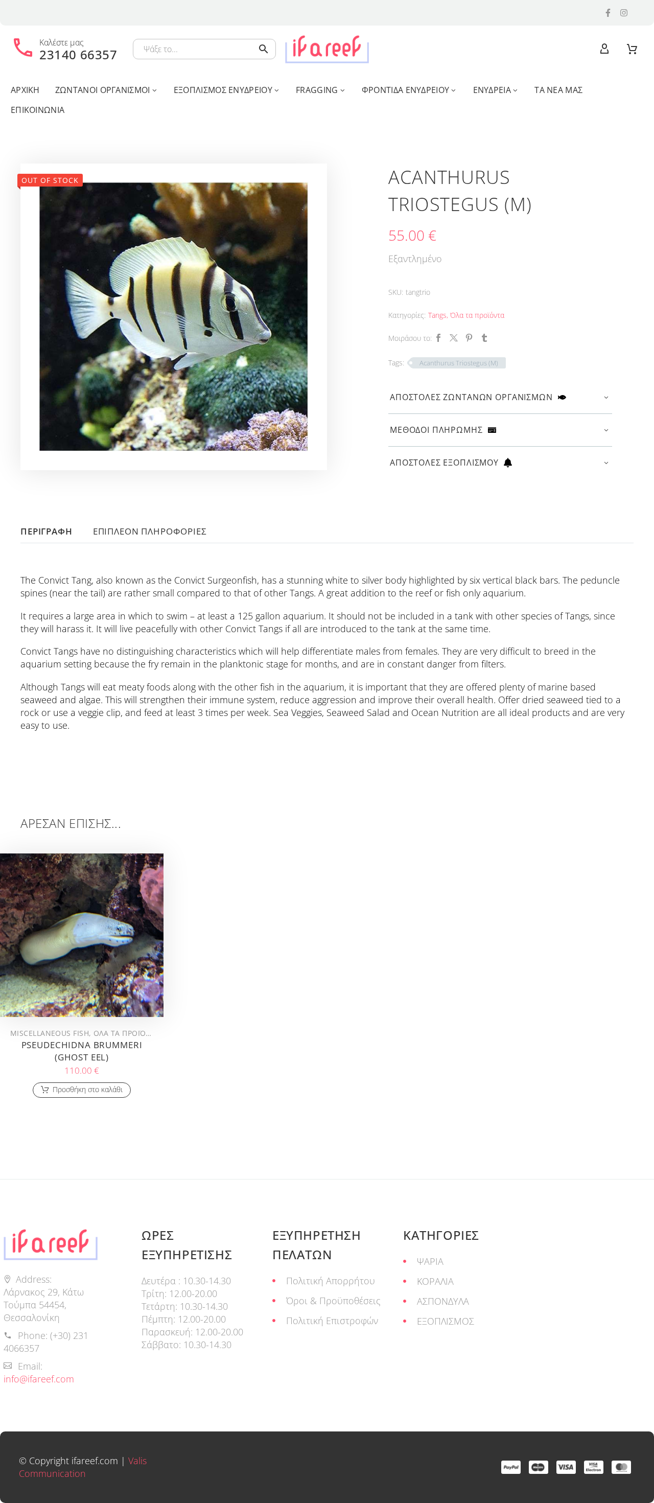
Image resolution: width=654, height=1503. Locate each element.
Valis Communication (83, 1466)
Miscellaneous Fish (49, 1033)
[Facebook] (438, 338)
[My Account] (604, 49)
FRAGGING (317, 90)
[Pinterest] (469, 338)
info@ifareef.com (39, 1379)
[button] (264, 49)
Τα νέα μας (558, 90)
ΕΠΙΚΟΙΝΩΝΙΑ (37, 109)
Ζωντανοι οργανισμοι (102, 90)
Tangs (437, 315)
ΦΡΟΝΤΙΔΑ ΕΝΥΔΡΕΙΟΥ (405, 90)
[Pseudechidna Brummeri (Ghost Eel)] (82, 935)
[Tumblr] (484, 338)
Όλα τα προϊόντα (477, 315)
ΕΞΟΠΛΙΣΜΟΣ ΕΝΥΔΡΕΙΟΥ (223, 90)
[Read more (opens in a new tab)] (64, 49)
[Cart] (632, 49)
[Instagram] (624, 13)
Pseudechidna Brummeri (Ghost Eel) (82, 1051)
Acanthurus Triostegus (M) (458, 362)
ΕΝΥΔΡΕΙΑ (492, 90)
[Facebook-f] (608, 13)
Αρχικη (25, 90)
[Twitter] (453, 338)
